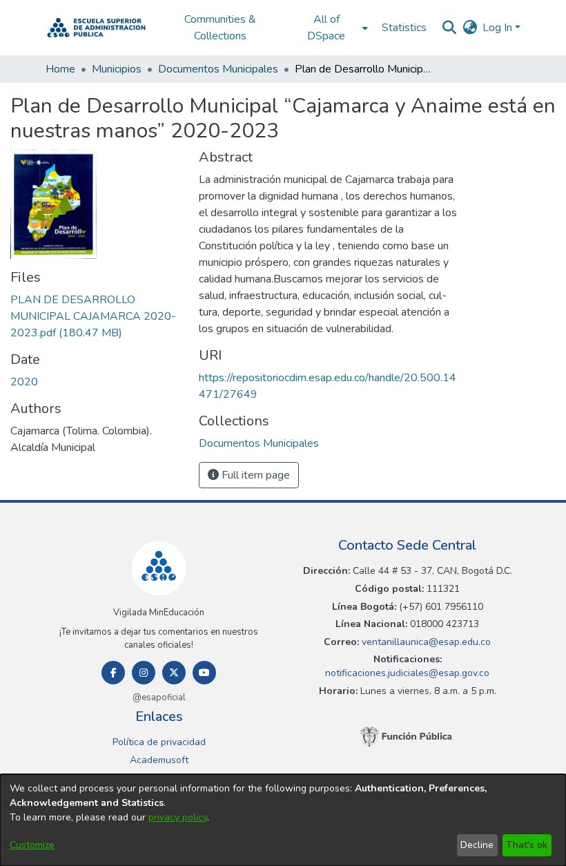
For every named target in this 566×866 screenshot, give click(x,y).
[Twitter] (174, 672)
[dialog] (283, 820)
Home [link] (60, 69)
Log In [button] (498, 27)
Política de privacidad (159, 742)
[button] (96, 27)
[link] (93, 316)
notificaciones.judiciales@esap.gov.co (407, 673)
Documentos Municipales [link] (218, 69)
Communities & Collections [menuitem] (220, 28)
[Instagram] (143, 672)
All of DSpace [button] (326, 28)
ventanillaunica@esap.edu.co (425, 641)
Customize (32, 844)
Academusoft (159, 760)
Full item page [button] (254, 475)
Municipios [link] (117, 69)
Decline (477, 844)
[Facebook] (113, 672)
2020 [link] (24, 381)
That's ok (526, 844)
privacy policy (177, 817)
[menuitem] (330, 27)
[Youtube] (204, 672)
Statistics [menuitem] (404, 27)
